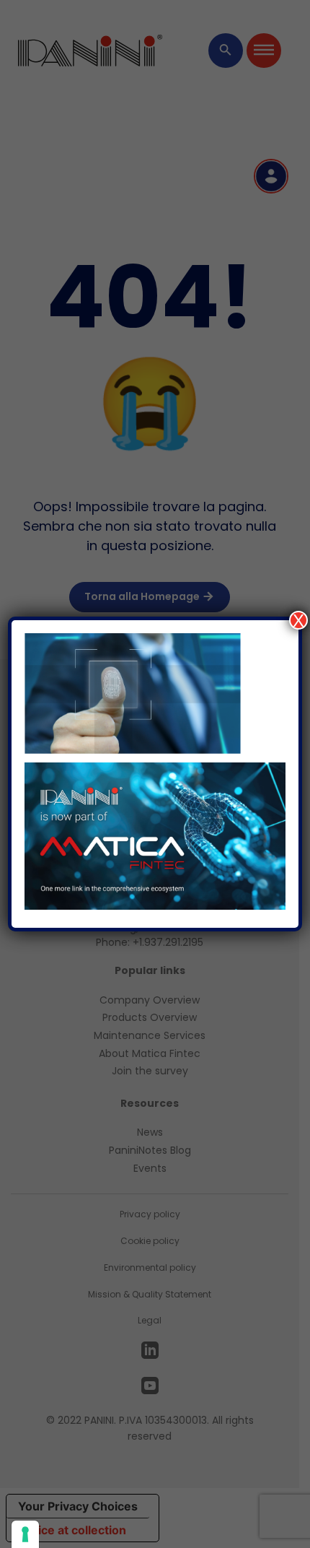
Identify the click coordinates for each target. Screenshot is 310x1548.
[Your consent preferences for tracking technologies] (25, 1534)
